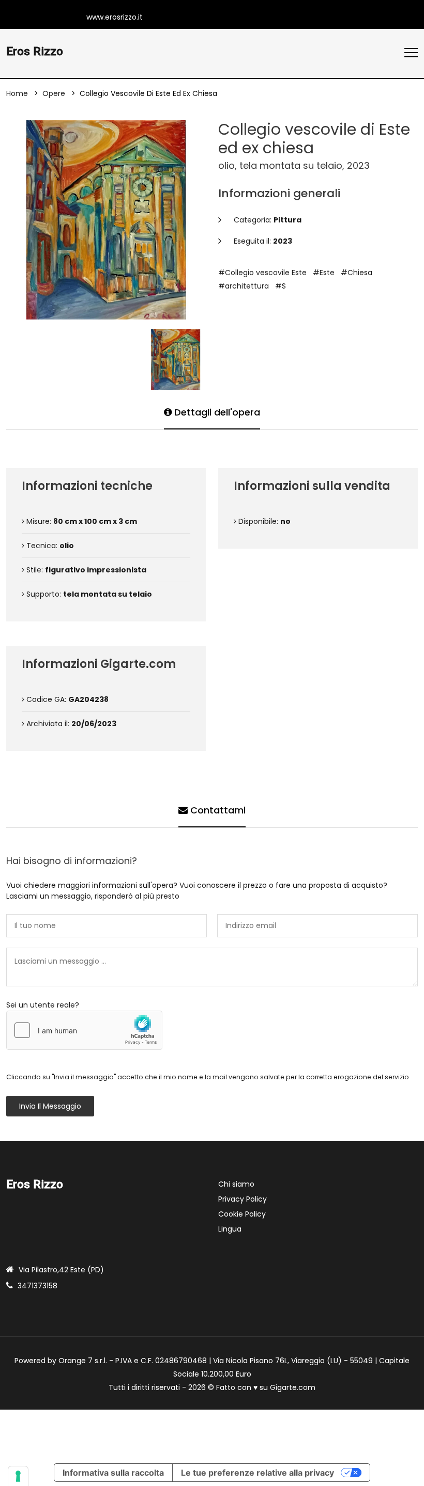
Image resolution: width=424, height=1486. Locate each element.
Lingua (229, 1229)
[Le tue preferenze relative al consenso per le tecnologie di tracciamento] (18, 1476)
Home (17, 93)
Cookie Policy (242, 1214)
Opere (53, 93)
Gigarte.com (292, 1387)
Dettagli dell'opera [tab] (216, 412)
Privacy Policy (242, 1199)
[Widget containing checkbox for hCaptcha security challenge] (84, 1030)
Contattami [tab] (217, 810)
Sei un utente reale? (42, 1005)
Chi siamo (236, 1184)
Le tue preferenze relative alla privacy (257, 1472)
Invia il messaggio (50, 1106)
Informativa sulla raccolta (113, 1472)
